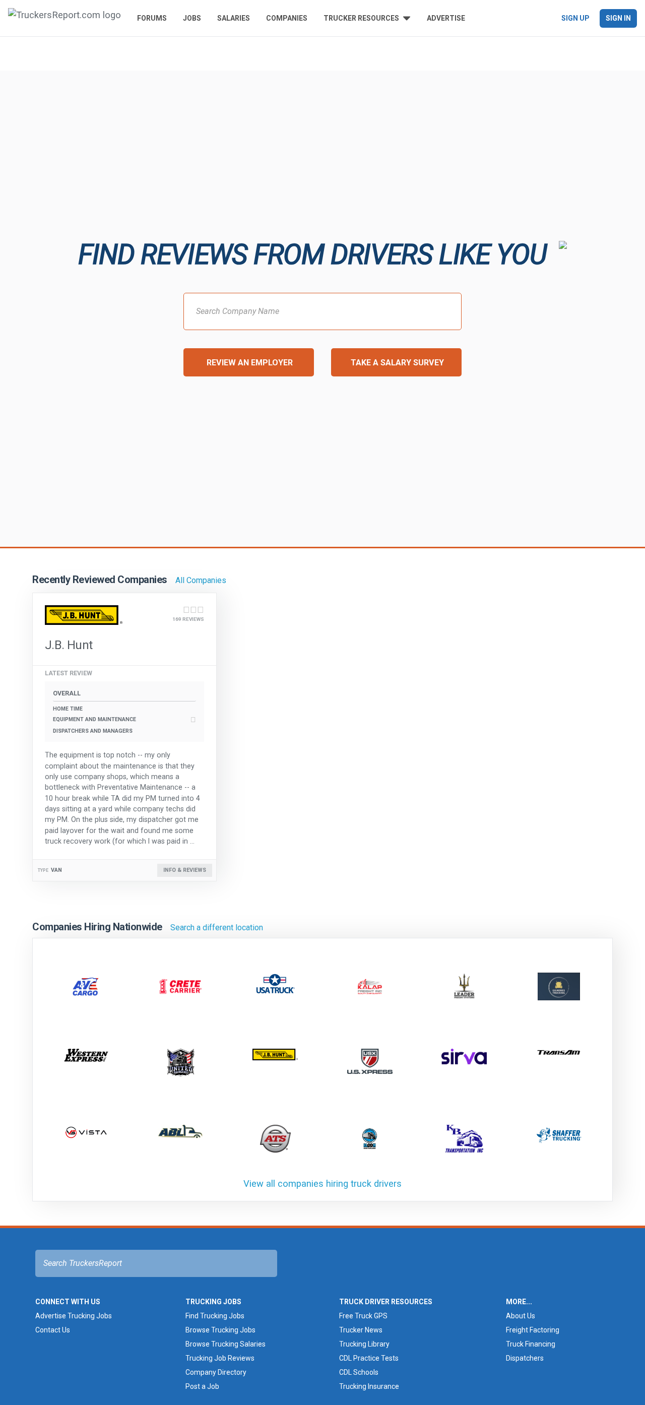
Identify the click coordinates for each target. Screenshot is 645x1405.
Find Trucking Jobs (214, 1316)
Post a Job (202, 1386)
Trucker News (360, 1330)
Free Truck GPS (363, 1316)
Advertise (446, 18)
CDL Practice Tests (369, 1358)
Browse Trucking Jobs (220, 1330)
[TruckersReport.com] (64, 18)
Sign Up (575, 18)
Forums (152, 18)
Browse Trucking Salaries (225, 1344)
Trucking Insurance (369, 1386)
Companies (286, 18)
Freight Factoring (532, 1330)
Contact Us (52, 1330)
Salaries (233, 18)
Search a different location (216, 927)
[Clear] (165, 52)
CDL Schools (358, 1372)
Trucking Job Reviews (219, 1358)
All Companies (200, 580)
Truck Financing (530, 1344)
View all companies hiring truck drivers (322, 1183)
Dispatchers (525, 1358)
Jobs (192, 18)
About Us (520, 1316)
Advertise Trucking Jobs (73, 1316)
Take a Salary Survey (397, 362)
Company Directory (215, 1372)
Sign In (618, 18)
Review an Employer (250, 362)
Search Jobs (386, 52)
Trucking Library (364, 1344)
